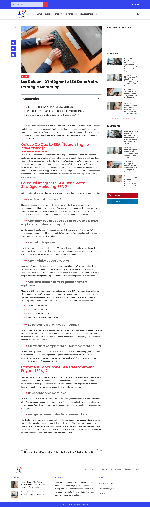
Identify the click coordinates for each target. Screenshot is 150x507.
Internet (58, 14)
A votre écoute (106, 483)
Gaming (48, 14)
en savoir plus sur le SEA (85, 173)
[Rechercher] (45, 4)
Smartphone (71, 14)
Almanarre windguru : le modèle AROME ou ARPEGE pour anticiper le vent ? (130, 94)
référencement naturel (57, 351)
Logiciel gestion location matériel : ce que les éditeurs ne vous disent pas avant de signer (131, 65)
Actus (39, 14)
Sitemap (103, 493)
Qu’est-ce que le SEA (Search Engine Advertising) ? (50, 107)
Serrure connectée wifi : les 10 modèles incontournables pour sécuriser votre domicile (131, 108)
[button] (138, 14)
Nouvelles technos (88, 14)
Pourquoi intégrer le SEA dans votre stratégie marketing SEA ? (55, 111)
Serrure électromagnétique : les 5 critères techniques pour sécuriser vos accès (132, 80)
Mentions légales (107, 488)
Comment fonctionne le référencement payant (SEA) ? (52, 115)
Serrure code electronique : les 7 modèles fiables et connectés (34, 493)
